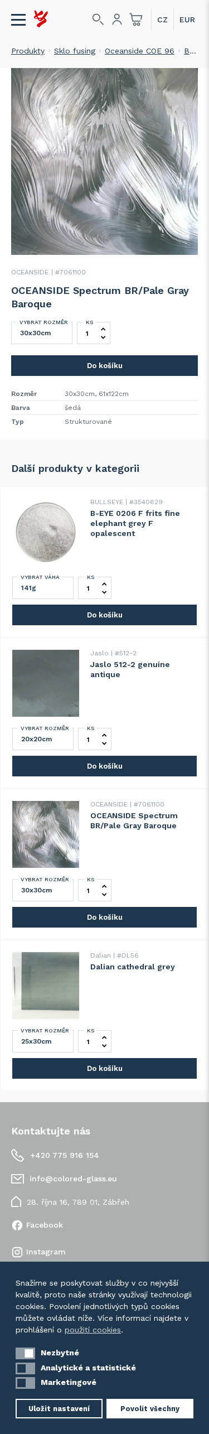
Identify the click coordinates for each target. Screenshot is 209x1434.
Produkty (28, 50)
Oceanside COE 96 (139, 50)
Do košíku (105, 365)
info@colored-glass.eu (73, 1178)
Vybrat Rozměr (44, 322)
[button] (25, 1353)
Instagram (46, 1251)
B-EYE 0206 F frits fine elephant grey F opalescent (135, 523)
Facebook (44, 1224)
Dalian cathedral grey (132, 966)
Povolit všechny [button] (149, 1408)
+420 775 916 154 (64, 1155)
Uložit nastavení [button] (59, 1408)
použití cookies (93, 1329)
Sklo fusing (74, 50)
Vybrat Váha (40, 577)
